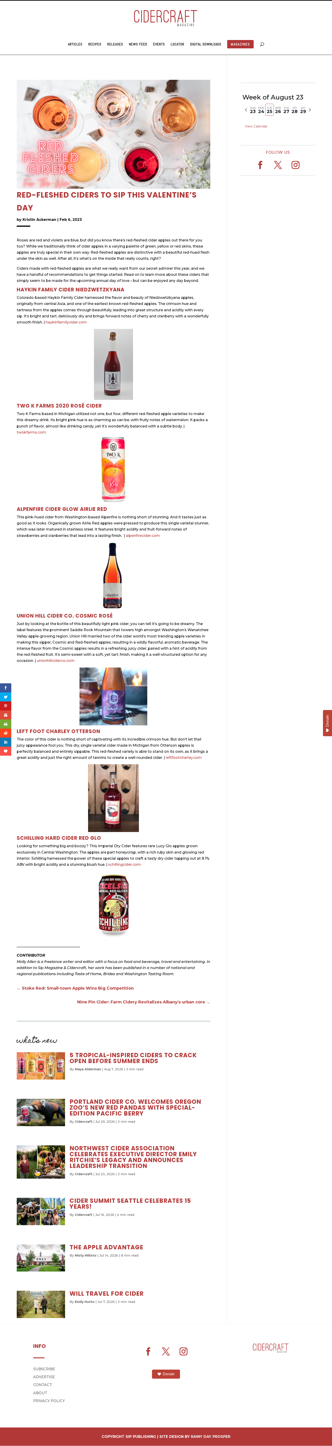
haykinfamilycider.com (66, 322)
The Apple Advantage (106, 1247)
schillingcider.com (124, 864)
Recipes (94, 45)
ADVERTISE (44, 1377)
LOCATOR (177, 45)
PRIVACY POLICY (49, 1401)
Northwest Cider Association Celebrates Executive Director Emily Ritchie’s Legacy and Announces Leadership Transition (134, 1157)
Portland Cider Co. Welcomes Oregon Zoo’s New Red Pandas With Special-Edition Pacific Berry (135, 1108)
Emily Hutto (85, 1302)
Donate (169, 1374)
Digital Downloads (205, 45)
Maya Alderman (88, 1069)
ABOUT (40, 1393)
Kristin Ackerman (39, 219)
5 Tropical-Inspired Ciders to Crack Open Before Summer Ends (133, 1058)
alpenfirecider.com (143, 535)
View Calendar (256, 126)
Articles (75, 45)
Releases (115, 45)
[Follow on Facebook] (260, 165)
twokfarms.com (31, 432)
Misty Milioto (85, 1255)
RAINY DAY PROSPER (210, 1436)
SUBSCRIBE (44, 1369)
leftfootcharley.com (184, 757)
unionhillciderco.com (56, 660)
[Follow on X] (278, 165)
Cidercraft (83, 1122)
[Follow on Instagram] (296, 165)
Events (159, 45)
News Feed (138, 45)
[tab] (253, 110)
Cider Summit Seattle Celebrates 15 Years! (130, 1204)
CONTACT (42, 1385)
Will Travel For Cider (107, 1294)
